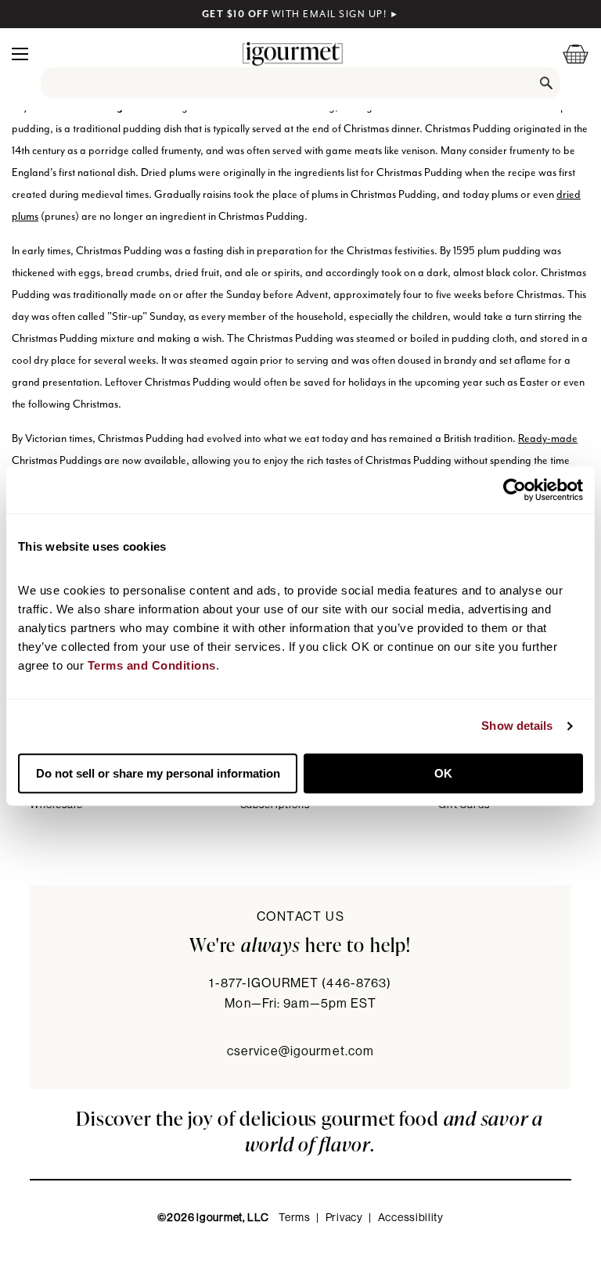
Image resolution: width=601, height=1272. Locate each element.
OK (443, 773)
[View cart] (565, 53)
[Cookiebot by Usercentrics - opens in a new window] (514, 489)
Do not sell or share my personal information (158, 773)
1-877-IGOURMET (300, 983)
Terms (295, 1218)
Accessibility (411, 1218)
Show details (516, 725)
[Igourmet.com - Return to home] (293, 53)
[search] (300, 83)
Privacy (344, 1218)
